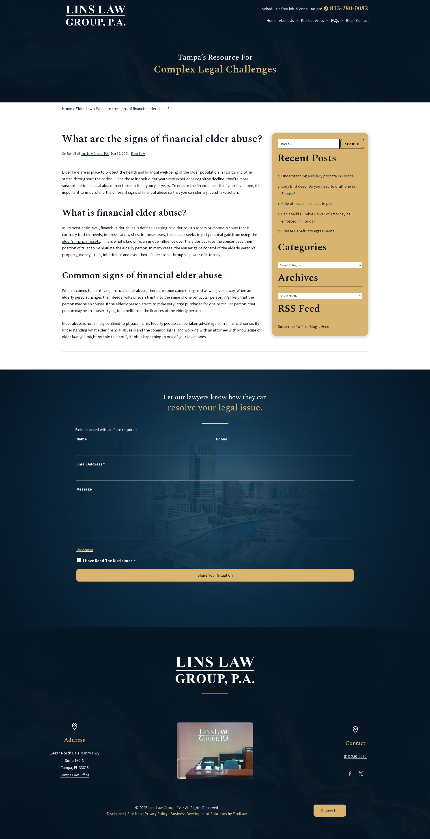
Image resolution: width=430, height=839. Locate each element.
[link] (95, 15)
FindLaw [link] (240, 813)
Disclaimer (84, 549)
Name (81, 439)
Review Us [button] (329, 810)
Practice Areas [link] (312, 20)
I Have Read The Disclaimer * (109, 560)
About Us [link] (286, 20)
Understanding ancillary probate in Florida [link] (317, 175)
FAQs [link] (335, 20)
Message (84, 489)
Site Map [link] (134, 813)
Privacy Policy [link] (156, 813)
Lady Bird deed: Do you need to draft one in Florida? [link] (318, 190)
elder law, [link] (70, 336)
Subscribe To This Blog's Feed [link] (303, 326)
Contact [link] (362, 20)
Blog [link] (349, 20)
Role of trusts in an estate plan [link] (307, 203)
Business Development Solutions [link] (198, 813)
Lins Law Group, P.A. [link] (95, 153)
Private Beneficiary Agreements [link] (307, 231)
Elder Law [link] (138, 153)
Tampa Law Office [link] (74, 774)
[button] (350, 773)
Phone (221, 439)
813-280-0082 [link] (349, 8)
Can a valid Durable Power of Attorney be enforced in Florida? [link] (315, 217)
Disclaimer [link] (115, 813)
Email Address (90, 464)
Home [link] (271, 20)
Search (352, 144)
